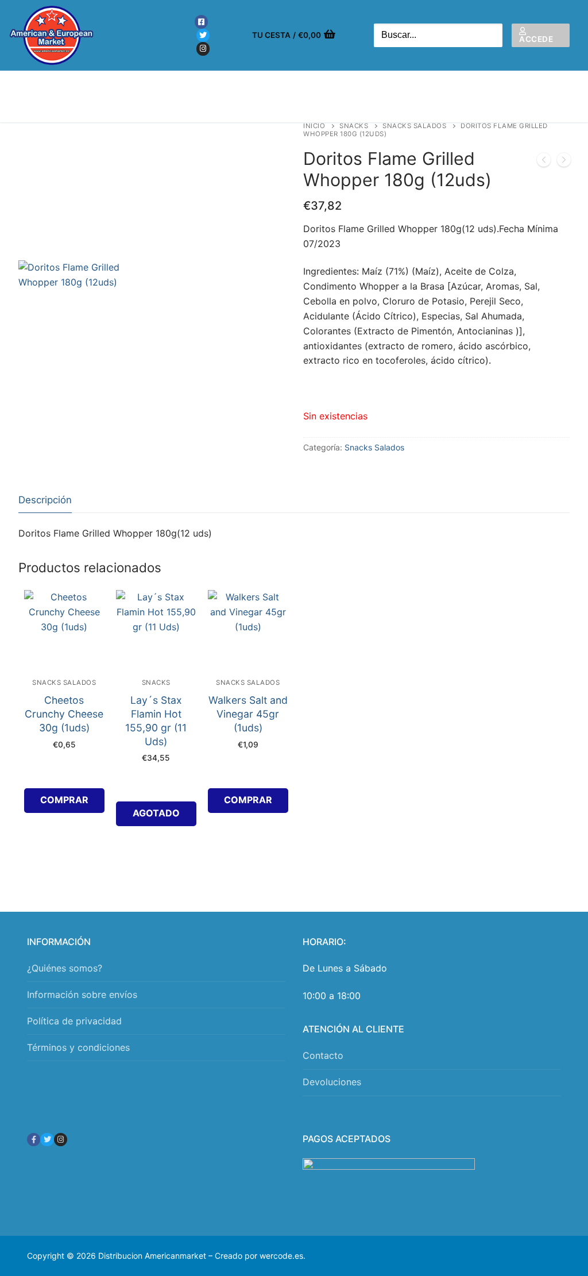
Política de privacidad (74, 1021)
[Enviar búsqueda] (490, 35)
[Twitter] (203, 35)
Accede (536, 39)
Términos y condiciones (78, 1047)
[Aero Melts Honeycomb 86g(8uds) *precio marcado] (544, 162)
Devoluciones (332, 1082)
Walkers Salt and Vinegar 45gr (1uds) (248, 714)
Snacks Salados (414, 126)
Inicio (314, 126)
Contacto (323, 1055)
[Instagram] (203, 48)
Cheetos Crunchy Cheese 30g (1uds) (64, 714)
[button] (64, 800)
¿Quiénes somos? (64, 968)
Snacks (353, 126)
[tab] (45, 500)
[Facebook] (201, 21)
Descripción (45, 500)
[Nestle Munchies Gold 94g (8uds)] (564, 162)
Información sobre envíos (82, 994)
